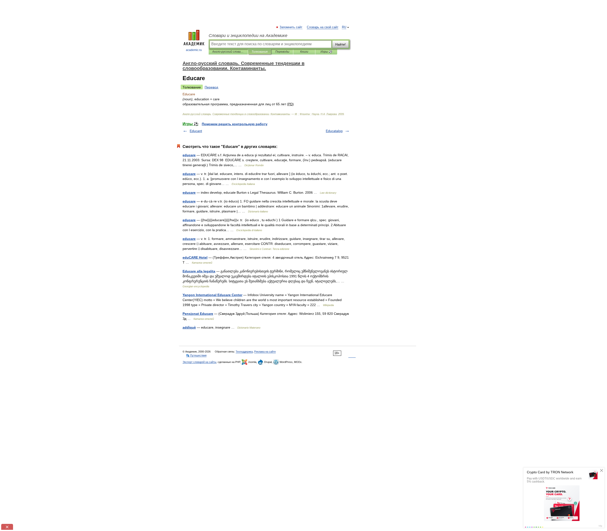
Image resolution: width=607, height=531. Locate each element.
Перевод (211, 87)
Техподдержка (244, 351)
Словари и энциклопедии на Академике (248, 35)
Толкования (259, 51)
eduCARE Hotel (195, 257)
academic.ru (194, 50)
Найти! (340, 44)
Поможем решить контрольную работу (234, 124)
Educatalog (334, 131)
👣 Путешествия (196, 355)
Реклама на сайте (265, 351)
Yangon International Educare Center (212, 295)
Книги (304, 51)
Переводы (282, 51)
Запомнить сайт (291, 27)
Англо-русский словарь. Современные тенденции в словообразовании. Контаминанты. (228, 51)
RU (344, 27)
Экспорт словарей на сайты (199, 362)
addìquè (189, 327)
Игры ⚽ (326, 51)
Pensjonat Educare (198, 314)
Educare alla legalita (199, 271)
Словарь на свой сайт (322, 27)
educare (189, 155)
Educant (196, 131)
